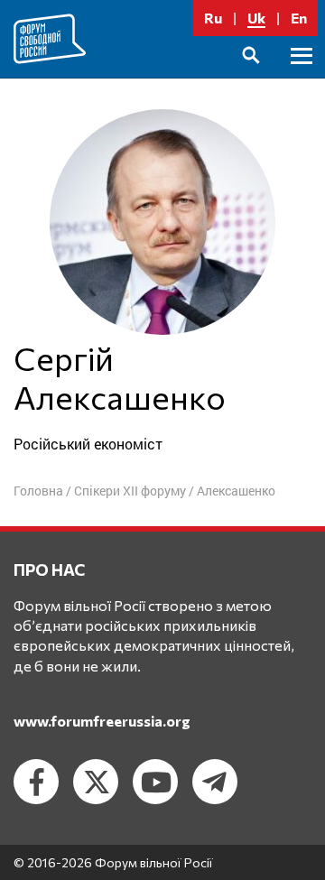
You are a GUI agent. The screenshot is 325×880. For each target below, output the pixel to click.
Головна (38, 490)
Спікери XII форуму (130, 490)
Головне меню (301, 76)
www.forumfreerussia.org (102, 720)
